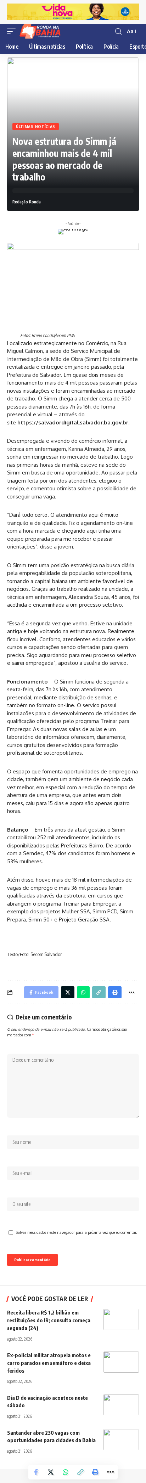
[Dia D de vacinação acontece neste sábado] (121, 1404)
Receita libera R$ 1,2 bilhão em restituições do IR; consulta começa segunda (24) (48, 1320)
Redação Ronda (26, 201)
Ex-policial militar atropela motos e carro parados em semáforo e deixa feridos (49, 1363)
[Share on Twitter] (50, 1472)
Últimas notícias (35, 126)
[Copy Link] (80, 1472)
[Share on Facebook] (35, 1472)
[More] (110, 1472)
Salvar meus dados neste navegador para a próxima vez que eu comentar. (76, 1232)
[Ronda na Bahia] (42, 31)
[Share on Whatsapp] (65, 1472)
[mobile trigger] (13, 31)
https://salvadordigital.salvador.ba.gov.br (72, 422)
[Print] (95, 1472)
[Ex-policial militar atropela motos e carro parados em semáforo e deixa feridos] (121, 1362)
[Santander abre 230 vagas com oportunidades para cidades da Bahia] (121, 1439)
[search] (118, 31)
